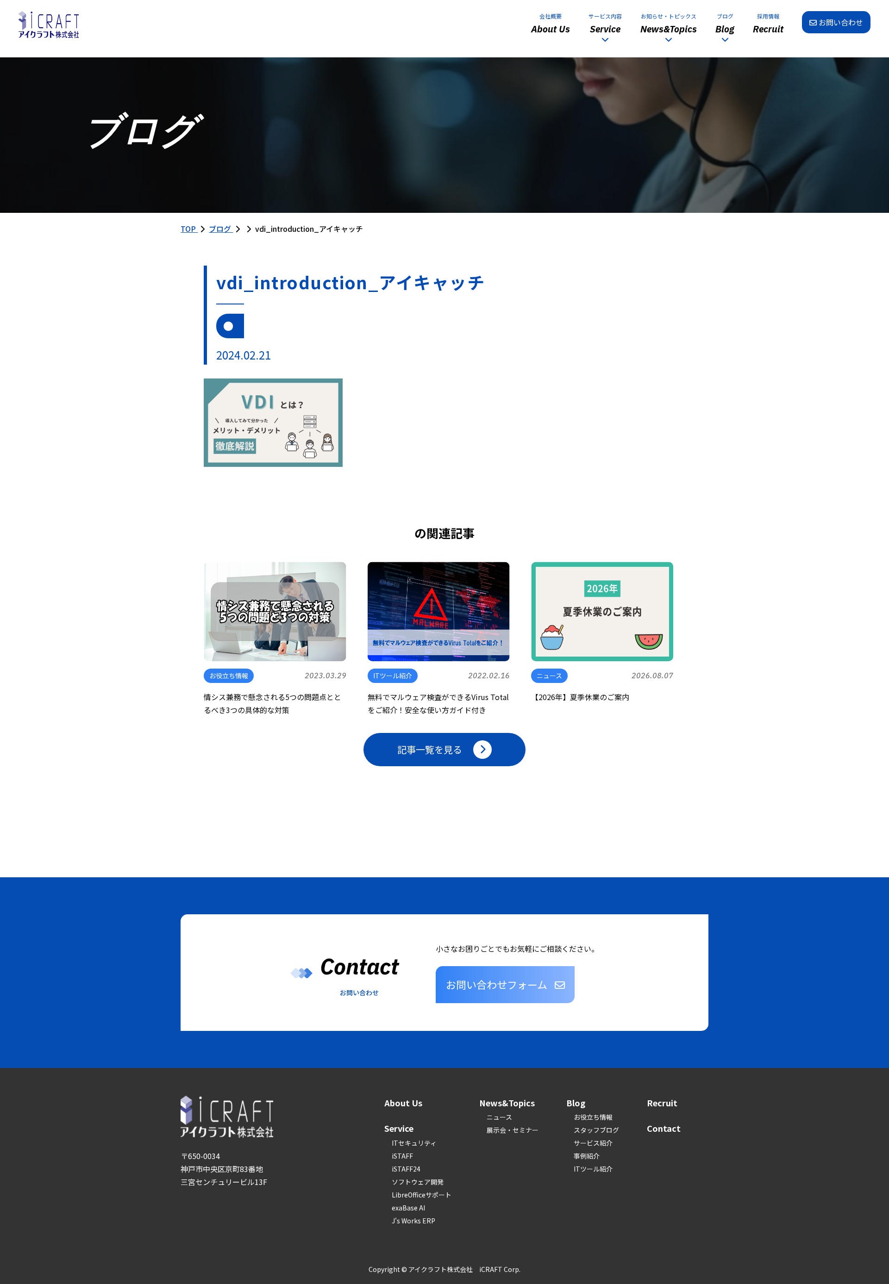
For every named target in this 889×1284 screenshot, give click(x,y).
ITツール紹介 (593, 1168)
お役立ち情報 (593, 1117)
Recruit (662, 1103)
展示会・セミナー (512, 1130)
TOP (189, 228)
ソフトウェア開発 (418, 1181)
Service (398, 1128)
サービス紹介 (593, 1143)
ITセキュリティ (414, 1143)
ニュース (499, 1117)
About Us (403, 1103)
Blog (575, 1103)
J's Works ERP (413, 1220)
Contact (664, 1128)
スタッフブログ (596, 1130)
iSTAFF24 (406, 1168)
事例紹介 (587, 1155)
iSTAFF (402, 1155)
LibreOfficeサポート (421, 1194)
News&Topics (507, 1103)
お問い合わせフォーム (496, 984)
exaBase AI (408, 1207)
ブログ (221, 228)
